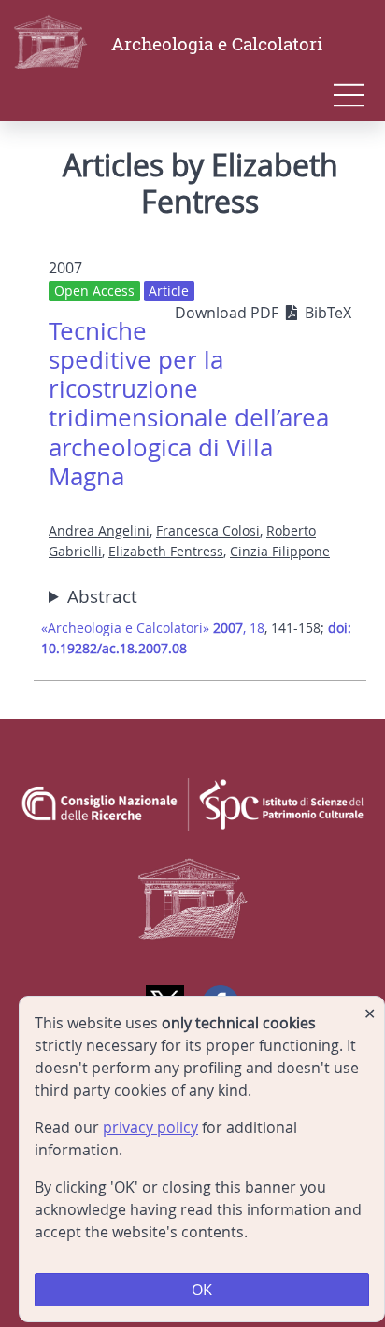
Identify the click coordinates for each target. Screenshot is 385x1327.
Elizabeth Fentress (165, 551)
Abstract (102, 596)
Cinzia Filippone (280, 551)
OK (202, 1289)
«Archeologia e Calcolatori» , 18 (152, 627)
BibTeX (328, 312)
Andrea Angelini (99, 530)
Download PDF (228, 312)
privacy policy (150, 1127)
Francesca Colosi (208, 530)
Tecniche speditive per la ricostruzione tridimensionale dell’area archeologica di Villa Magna (189, 403)
